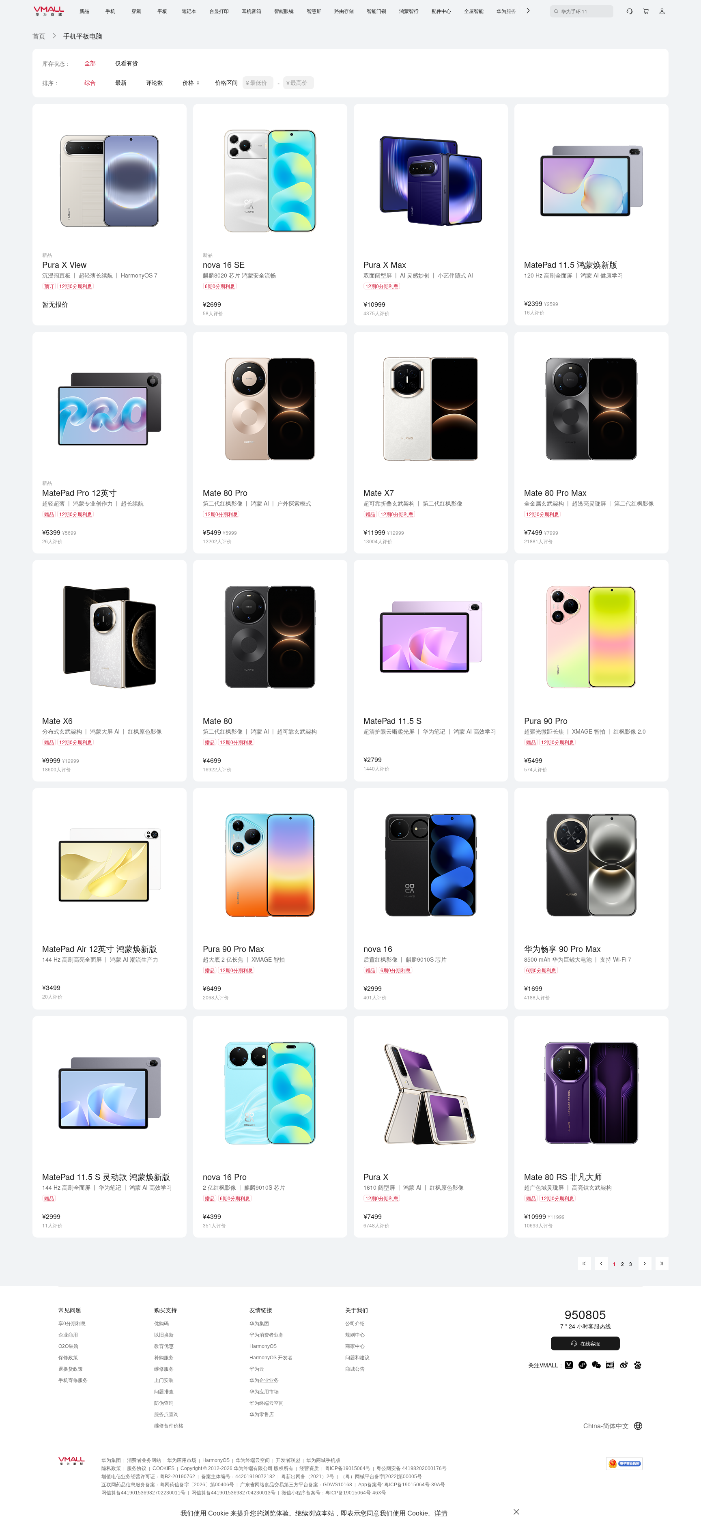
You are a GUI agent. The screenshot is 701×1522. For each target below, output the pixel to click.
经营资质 (309, 1468)
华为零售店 (261, 1414)
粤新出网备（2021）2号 (307, 1476)
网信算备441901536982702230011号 (143, 1493)
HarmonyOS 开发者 (270, 1358)
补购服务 (164, 1358)
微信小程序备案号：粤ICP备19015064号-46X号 (334, 1493)
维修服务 (164, 1369)
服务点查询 (166, 1414)
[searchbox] (581, 11)
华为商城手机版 (323, 1460)
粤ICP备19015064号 (347, 1468)
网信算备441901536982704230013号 (233, 1493)
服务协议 (136, 1468)
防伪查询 (164, 1403)
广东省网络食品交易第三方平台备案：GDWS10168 (296, 1485)
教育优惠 (164, 1346)
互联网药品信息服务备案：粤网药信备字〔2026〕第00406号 (167, 1485)
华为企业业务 (264, 1380)
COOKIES (163, 1468)
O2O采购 (68, 1346)
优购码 (161, 1323)
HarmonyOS (263, 1346)
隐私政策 (111, 1468)
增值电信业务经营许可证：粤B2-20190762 (148, 1476)
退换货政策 (70, 1369)
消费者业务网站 (144, 1460)
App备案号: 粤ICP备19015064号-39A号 (401, 1485)
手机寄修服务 (73, 1380)
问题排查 (164, 1392)
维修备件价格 (168, 1426)
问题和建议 (357, 1358)
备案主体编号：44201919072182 (238, 1476)
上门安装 (164, 1380)
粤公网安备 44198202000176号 (411, 1468)
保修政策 (68, 1358)
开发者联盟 (288, 1460)
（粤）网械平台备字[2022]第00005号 (381, 1476)
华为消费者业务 (266, 1335)
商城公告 (355, 1369)
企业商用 (68, 1335)
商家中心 (355, 1346)
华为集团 (259, 1323)
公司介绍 (355, 1323)
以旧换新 (164, 1335)
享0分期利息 (72, 1323)
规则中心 (355, 1335)
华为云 (256, 1369)
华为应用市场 (264, 1392)
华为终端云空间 (266, 1403)
